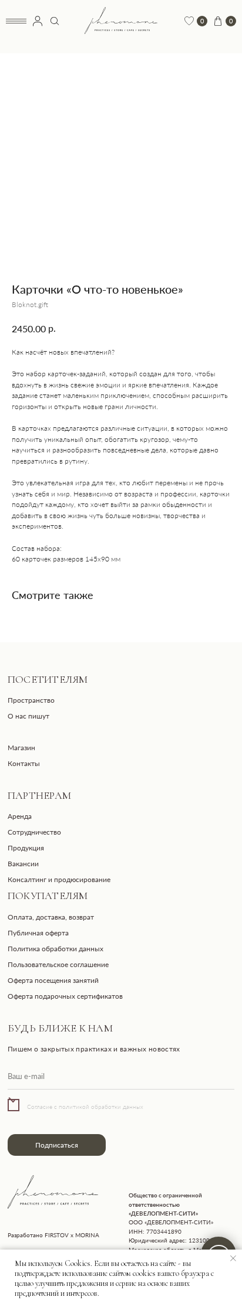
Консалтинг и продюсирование (59, 879)
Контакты (24, 763)
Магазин (21, 747)
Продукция (26, 848)
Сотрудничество (34, 832)
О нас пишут (28, 716)
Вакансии (23, 863)
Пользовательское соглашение (58, 964)
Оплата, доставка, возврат (51, 917)
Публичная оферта (38, 933)
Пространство (31, 700)
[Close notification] (233, 1258)
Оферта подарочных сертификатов (65, 996)
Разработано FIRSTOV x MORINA (53, 1234)
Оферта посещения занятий (53, 980)
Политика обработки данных (55, 948)
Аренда (20, 816)
